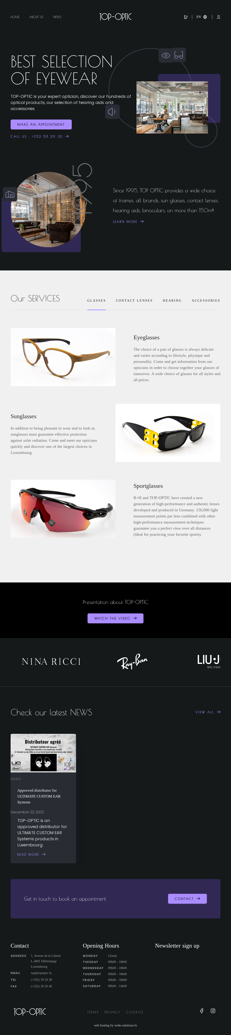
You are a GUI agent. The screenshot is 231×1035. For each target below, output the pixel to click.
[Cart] (188, 17)
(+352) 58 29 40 (41, 986)
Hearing (172, 300)
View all (204, 712)
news (16, 778)
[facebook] (201, 1012)
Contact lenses (134, 300)
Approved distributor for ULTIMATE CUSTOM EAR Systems (38, 796)
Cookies (135, 1012)
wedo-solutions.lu (125, 1025)
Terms (93, 1012)
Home (14, 17)
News (57, 17)
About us (36, 17)
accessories (206, 300)
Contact (184, 899)
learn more (125, 221)
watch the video (112, 618)
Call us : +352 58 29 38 (36, 136)
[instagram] (212, 1012)
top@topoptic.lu (41, 973)
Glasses (96, 300)
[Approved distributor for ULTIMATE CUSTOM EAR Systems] (43, 753)
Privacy (112, 1012)
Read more (28, 854)
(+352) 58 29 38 (41, 979)
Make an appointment (41, 124)
